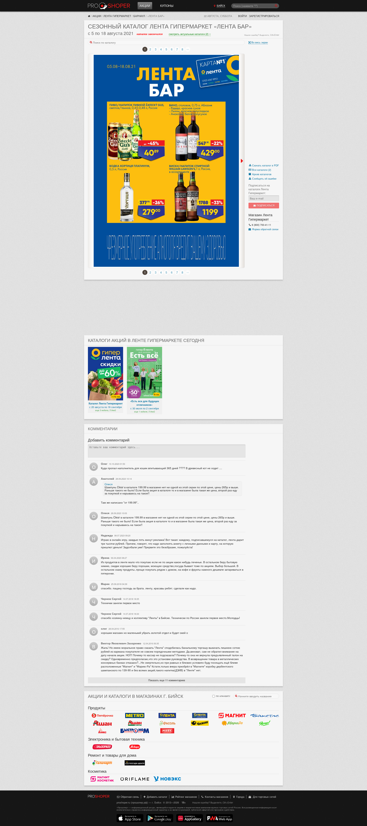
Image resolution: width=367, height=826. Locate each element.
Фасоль (167, 723)
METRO (135, 715)
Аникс (102, 730)
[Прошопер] (89, 16)
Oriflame (135, 779)
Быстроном (135, 730)
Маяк (167, 730)
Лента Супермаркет (200, 715)
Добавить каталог (156, 796)
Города (239, 796)
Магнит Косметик (102, 779)
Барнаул (139, 16)
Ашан (102, 723)
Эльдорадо (102, 747)
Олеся (109, 484)
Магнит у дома (232, 715)
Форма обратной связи (264, 229)
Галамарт (102, 763)
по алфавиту (222, 696)
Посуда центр (135, 763)
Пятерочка (102, 715)
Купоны (166, 5)
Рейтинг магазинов (186, 796)
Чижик (200, 723)
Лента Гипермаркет (117, 16)
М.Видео (135, 747)
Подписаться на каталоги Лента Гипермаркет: (259, 189)
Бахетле (264, 715)
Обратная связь (129, 796)
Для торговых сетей (263, 796)
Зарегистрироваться (264, 16)
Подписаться (265, 205)
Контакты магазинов (216, 796)
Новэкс (167, 779)
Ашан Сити (135, 723)
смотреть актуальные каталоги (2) (189, 34)
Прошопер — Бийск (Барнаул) (109, 5)
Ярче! (264, 723)
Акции (145, 5)
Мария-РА (232, 723)
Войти (242, 16)
